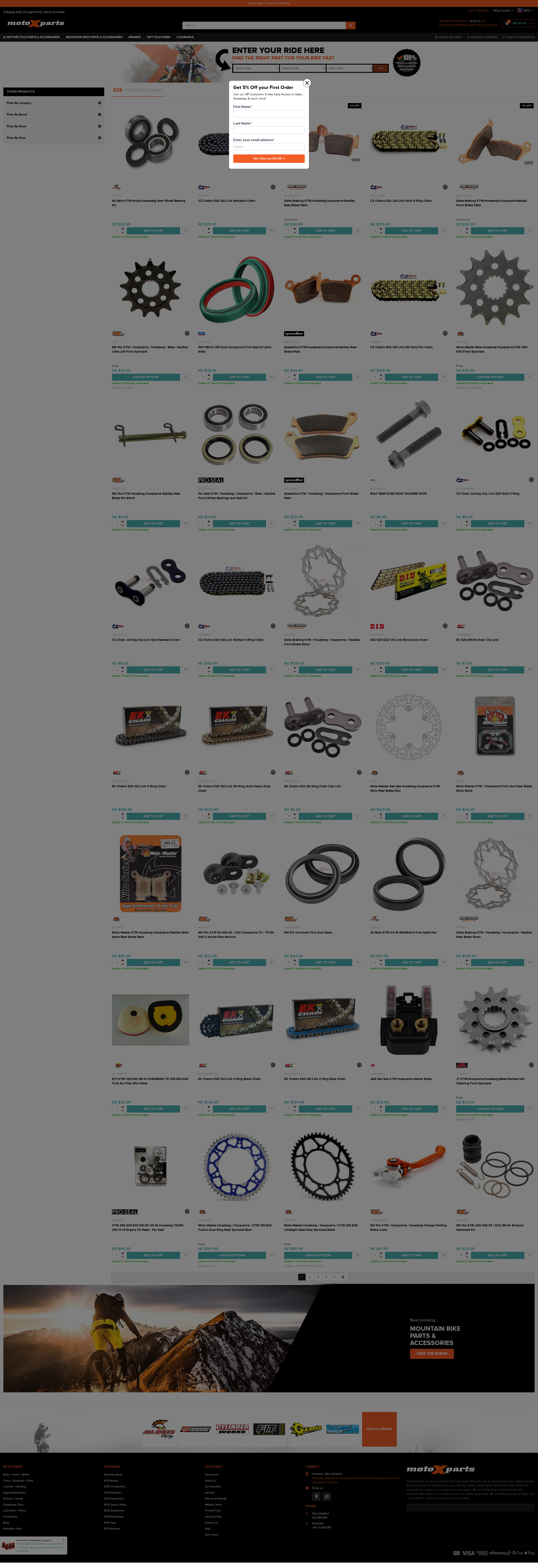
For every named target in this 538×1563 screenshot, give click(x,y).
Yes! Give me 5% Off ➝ (269, 158)
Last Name (241, 123)
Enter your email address (253, 140)
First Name (242, 107)
